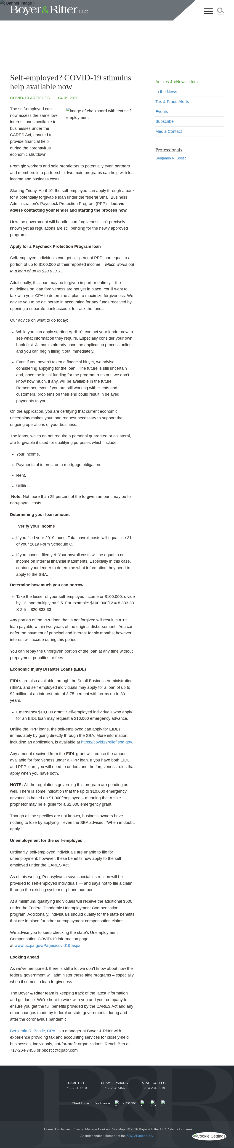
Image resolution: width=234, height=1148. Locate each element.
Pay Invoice (101, 1103)
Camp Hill (76, 1083)
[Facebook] (143, 1103)
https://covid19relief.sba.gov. (107, 742)
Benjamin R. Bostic (170, 158)
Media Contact (168, 131)
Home (48, 1129)
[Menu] (208, 11)
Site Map (118, 1129)
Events (161, 111)
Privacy (77, 1129)
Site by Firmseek (180, 1129)
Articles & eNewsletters (176, 81)
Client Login (80, 1103)
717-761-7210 (76, 1088)
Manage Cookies (97, 1129)
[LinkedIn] (154, 1103)
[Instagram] (164, 1103)
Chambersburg (114, 1083)
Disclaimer (62, 1129)
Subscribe (164, 121)
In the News (166, 92)
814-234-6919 (154, 1088)
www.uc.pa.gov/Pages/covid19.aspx (47, 945)
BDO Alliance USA (140, 1136)
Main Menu (103, 5)
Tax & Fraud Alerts (172, 101)
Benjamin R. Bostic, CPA (32, 1031)
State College (155, 1083)
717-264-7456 (114, 1088)
